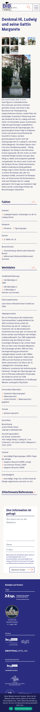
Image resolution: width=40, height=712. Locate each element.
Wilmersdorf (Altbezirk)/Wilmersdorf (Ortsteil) (17, 257)
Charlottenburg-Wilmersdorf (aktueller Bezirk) (18, 252)
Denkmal (7, 228)
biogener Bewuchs (11, 461)
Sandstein (8, 393)
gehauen (7, 413)
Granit (6, 399)
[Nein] (37, 703)
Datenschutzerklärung (23, 709)
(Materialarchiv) (10, 396)
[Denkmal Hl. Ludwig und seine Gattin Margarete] (16, 76)
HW (5, 279)
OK (11, 709)
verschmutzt (9, 464)
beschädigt (8, 456)
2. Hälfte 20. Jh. (10, 239)
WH (5, 286)
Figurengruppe (20, 228)
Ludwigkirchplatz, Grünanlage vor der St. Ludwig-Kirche (19, 216)
